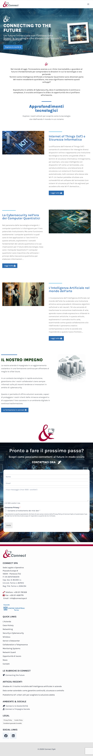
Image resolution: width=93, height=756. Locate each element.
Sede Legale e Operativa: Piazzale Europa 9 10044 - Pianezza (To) (13, 570)
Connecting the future (14, 675)
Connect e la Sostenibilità (16, 706)
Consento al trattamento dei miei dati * (24, 511)
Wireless (6, 637)
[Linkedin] (13, 736)
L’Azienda (7, 621)
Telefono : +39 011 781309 (16, 592)
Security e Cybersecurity (13, 633)
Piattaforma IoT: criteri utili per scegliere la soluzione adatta (29, 695)
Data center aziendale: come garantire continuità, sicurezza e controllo (33, 690)
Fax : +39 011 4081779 (14, 595)
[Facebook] (6, 736)
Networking (8, 629)
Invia (8, 525)
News (5, 660)
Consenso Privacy (12, 507)
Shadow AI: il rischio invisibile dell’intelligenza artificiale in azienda (32, 686)
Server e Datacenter (11, 641)
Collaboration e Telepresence (15, 644)
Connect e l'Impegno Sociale (17, 709)
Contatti (6, 664)
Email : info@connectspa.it (15, 598)
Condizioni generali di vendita (12, 723)
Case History (8, 625)
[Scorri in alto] (89, 753)
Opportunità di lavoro (12, 656)
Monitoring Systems (11, 648)
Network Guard (9, 652)
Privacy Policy (8, 720)
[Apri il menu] (88, 4)
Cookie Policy (18, 720)
